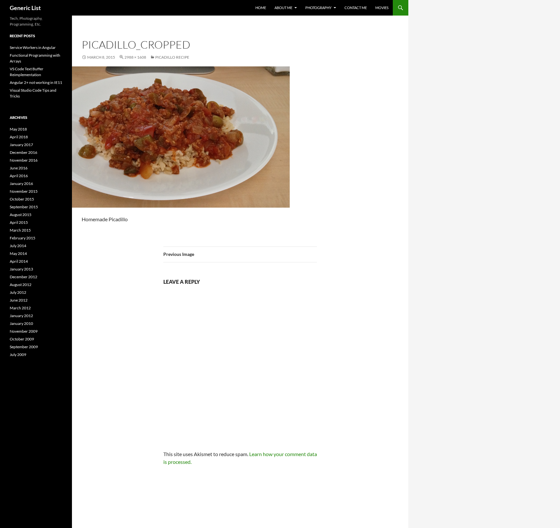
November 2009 (24, 331)
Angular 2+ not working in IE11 (36, 82)
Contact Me (355, 8)
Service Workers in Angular (33, 47)
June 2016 (19, 168)
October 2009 (22, 339)
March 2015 (20, 230)
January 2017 (21, 144)
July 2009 (18, 354)
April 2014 (19, 261)
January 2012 (21, 315)
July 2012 (18, 292)
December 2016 (23, 152)
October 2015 (22, 199)
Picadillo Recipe (172, 57)
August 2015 (20, 214)
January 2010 (21, 323)
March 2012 (20, 307)
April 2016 (19, 175)
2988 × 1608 (135, 57)
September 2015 (24, 206)
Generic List (25, 7)
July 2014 (18, 245)
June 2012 (19, 300)
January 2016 (21, 183)
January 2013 (21, 269)
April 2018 (19, 136)
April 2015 (19, 222)
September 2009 (24, 346)
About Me (283, 8)
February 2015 (22, 237)
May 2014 (18, 253)
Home (260, 8)
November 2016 (24, 160)
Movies (382, 8)
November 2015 (24, 191)
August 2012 (20, 284)
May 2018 (18, 129)
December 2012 (23, 276)
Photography (318, 8)
